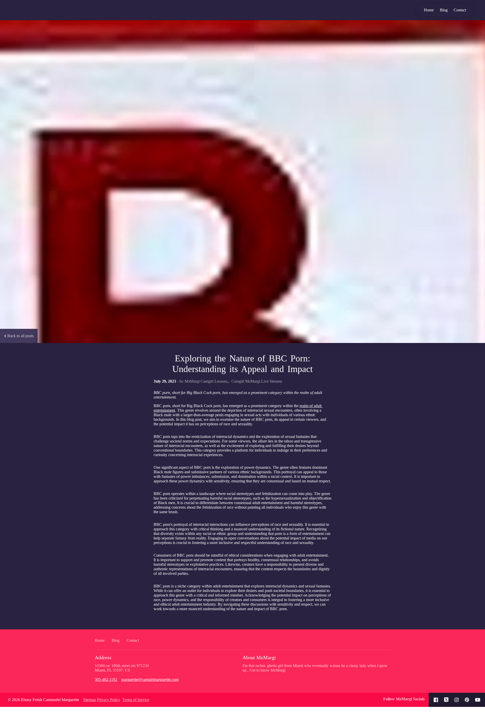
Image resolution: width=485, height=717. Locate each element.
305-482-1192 (106, 679)
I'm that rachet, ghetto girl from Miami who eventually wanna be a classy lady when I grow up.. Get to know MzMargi (315, 667)
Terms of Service (135, 700)
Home (429, 10)
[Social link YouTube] (477, 700)
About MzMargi (259, 657)
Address (103, 657)
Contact (460, 10)
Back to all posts (20, 336)
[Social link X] (446, 700)
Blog (444, 10)
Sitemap (89, 700)
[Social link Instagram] (456, 700)
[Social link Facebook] (436, 700)
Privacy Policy (108, 700)
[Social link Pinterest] (467, 700)
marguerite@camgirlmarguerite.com (150, 679)
